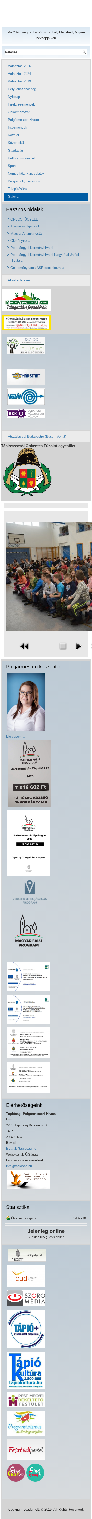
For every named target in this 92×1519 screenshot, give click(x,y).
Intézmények (17, 127)
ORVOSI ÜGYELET (25, 219)
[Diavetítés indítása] (79, 651)
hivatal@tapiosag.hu (21, 1148)
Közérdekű (16, 143)
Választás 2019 (19, 81)
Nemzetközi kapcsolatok (26, 173)
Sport (12, 166)
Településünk (17, 189)
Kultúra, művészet (21, 158)
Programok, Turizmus (24, 181)
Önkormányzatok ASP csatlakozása (37, 268)
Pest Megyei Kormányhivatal (31, 248)
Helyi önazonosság (22, 89)
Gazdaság (15, 150)
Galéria (13, 196)
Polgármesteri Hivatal (24, 120)
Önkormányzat (19, 112)
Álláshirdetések (19, 280)
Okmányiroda (20, 241)
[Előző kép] (24, 651)
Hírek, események (21, 104)
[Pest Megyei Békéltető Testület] (26, 1407)
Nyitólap (14, 97)
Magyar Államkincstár (26, 233)
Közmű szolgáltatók (25, 226)
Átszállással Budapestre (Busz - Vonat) (37, 436)
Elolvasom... (15, 736)
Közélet (13, 135)
